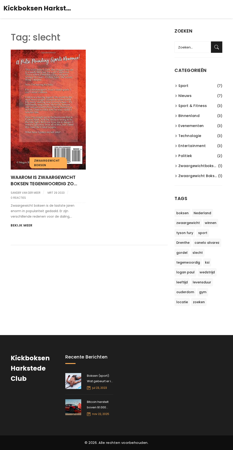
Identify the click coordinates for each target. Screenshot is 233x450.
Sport (183, 85)
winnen (210, 223)
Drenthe (183, 242)
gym (202, 292)
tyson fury (184, 233)
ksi (207, 262)
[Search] (216, 47)
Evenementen (191, 125)
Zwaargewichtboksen (198, 165)
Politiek (185, 155)
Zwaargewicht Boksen (198, 175)
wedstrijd (207, 272)
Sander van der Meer (26, 193)
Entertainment (192, 145)
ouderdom (185, 292)
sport (202, 233)
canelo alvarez (207, 242)
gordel (181, 252)
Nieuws (185, 95)
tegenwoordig (188, 262)
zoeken (199, 302)
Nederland (202, 213)
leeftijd (182, 282)
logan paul (185, 272)
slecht (197, 252)
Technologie (189, 135)
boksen (182, 213)
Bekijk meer (22, 225)
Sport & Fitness (192, 105)
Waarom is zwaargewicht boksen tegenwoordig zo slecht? (43, 180)
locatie (182, 302)
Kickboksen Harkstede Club (37, 8)
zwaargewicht (188, 223)
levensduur (202, 282)
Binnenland (189, 115)
